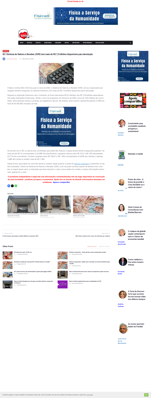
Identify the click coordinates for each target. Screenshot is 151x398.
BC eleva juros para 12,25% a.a (23, 252)
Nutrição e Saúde (135, 154)
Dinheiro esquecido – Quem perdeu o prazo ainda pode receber (87, 252)
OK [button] (146, 395)
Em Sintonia (75, 42)
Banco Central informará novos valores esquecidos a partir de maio (89, 271)
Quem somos (48, 42)
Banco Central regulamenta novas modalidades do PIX (85, 281)
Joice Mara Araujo (12, 59)
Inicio (21, 42)
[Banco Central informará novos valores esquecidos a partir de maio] (55, 204)
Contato (38, 42)
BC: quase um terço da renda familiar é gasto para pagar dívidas (33, 271)
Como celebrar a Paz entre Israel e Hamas (135, 262)
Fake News (58, 42)
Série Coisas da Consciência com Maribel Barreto (135, 209)
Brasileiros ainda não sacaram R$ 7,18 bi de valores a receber (32, 262)
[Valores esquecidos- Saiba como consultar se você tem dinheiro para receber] (88, 204)
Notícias (29, 42)
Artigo (67, 42)
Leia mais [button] (89, 395)
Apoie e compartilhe (61, 182)
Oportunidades (87, 42)
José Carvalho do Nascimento (122, 341)
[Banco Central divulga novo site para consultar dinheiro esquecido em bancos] (23, 204)
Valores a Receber (81, 164)
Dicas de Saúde (100, 42)
